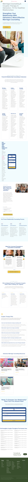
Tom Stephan (8, 257)
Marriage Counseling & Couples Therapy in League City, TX (20, 441)
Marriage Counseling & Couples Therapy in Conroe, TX (20, 432)
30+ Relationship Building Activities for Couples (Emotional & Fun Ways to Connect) (5, 388)
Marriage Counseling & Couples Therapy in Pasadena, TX (20, 443)
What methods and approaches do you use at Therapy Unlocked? (13, 342)
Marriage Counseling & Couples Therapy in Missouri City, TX (7, 443)
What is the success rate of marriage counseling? (10, 332)
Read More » (3, 372)
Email (15, 408)
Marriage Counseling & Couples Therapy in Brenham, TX (7, 432)
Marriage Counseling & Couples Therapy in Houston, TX (7, 439)
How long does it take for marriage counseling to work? (11, 337)
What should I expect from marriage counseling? (10, 327)
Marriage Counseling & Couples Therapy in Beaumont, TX (20, 430)
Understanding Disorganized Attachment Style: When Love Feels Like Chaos (6, 370)
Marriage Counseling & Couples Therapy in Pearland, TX (7, 445)
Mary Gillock (19, 257)
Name (3, 408)
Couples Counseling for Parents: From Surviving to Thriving (20, 370)
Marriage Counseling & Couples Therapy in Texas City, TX (20, 447)
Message (10, 162)
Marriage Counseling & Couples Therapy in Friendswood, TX (7, 437)
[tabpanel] (8, 259)
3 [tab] (15, 269)
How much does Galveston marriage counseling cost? (11, 322)
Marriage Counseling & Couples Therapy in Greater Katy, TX (20, 437)
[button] (25, 1)
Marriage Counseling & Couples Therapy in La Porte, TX (20, 439)
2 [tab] (14, 269)
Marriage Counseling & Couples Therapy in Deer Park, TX (20, 435)
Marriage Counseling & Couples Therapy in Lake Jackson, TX (7, 441)
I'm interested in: (4, 413)
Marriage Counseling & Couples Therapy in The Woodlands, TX (7, 449)
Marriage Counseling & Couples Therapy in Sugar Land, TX (7, 447)
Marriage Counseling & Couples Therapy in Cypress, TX (7, 435)
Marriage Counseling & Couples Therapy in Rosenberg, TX (20, 445)
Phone (9, 157)
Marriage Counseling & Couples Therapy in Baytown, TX (7, 430)
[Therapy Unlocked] (14, 1)
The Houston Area (22, 428)
